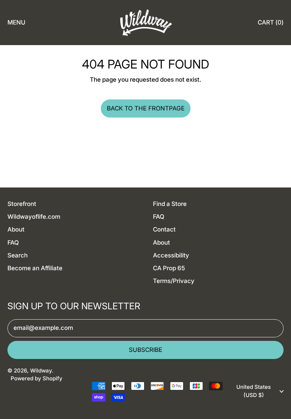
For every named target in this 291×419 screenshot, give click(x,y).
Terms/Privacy (173, 280)
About (15, 229)
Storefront (21, 203)
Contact (164, 229)
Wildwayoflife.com (33, 216)
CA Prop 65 (169, 268)
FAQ (13, 242)
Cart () (270, 24)
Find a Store (170, 203)
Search (17, 255)
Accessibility (171, 255)
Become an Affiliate (34, 268)
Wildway (41, 370)
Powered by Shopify (36, 378)
